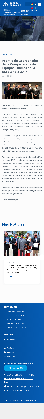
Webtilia (34, 400)
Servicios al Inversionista (16, 328)
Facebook (11, 340)
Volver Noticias (10, 55)
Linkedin (10, 352)
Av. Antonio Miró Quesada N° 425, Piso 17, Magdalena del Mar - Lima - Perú (19, 378)
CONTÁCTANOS (15, 368)
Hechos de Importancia (15, 316)
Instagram (11, 356)
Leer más (11, 275)
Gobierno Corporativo (15, 324)
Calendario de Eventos (15, 320)
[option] (22, 257)
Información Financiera (15, 312)
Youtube (10, 348)
